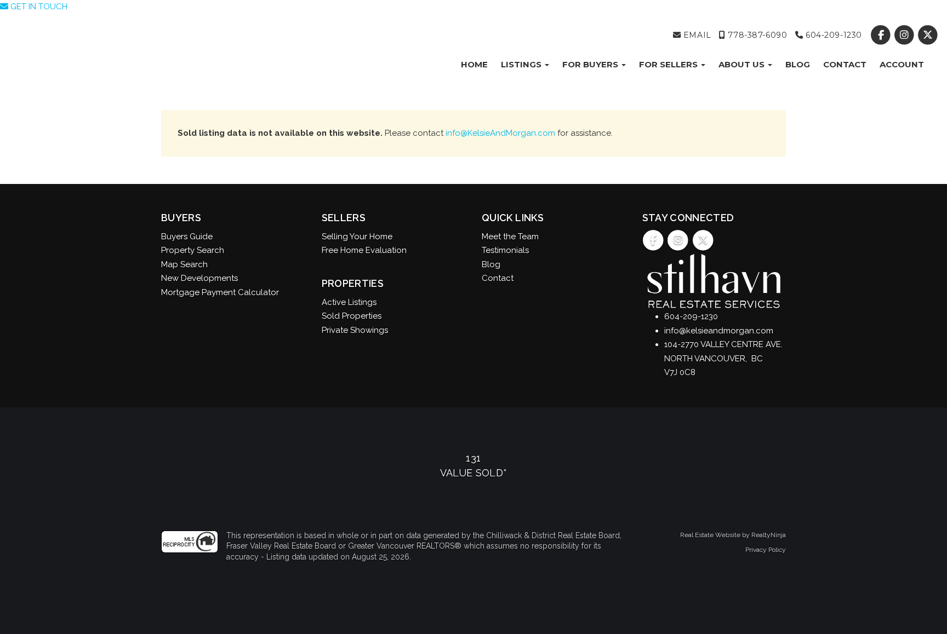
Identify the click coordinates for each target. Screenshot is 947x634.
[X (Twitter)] (928, 35)
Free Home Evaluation (364, 250)
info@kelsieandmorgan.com (718, 331)
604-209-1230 (832, 35)
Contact (844, 64)
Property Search (192, 250)
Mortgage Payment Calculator (220, 292)
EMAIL (696, 35)
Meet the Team (510, 236)
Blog (797, 64)
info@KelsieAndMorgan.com (500, 133)
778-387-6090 (756, 35)
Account (902, 64)
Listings (522, 64)
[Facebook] (881, 35)
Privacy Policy (765, 550)
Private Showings (355, 330)
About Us (742, 64)
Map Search (184, 264)
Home (474, 64)
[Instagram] (905, 35)
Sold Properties (351, 316)
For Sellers (669, 64)
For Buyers (591, 64)
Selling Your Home (357, 236)
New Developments (199, 278)
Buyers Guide (187, 236)
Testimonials (505, 250)
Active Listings (349, 302)
